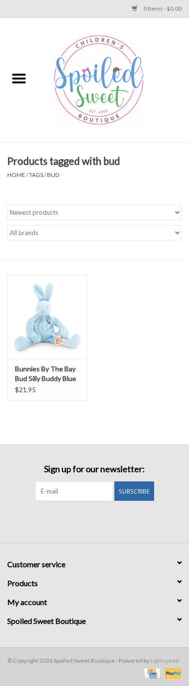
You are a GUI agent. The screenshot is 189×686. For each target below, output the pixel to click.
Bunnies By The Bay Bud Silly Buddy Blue (45, 374)
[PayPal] (171, 672)
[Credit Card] (151, 672)
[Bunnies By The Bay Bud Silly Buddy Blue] (47, 317)
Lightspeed (164, 660)
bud (53, 174)
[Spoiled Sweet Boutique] (113, 79)
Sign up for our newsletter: (94, 469)
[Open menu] (19, 78)
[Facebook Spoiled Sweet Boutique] (86, 520)
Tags (36, 174)
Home (16, 174)
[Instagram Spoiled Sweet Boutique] (103, 520)
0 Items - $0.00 (162, 8)
